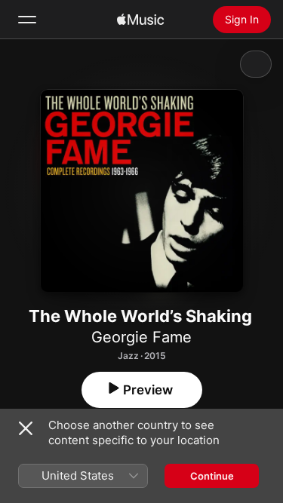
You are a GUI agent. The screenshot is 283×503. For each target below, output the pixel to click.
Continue (212, 476)
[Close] (25, 428)
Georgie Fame (141, 337)
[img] (140, 19)
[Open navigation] (27, 19)
